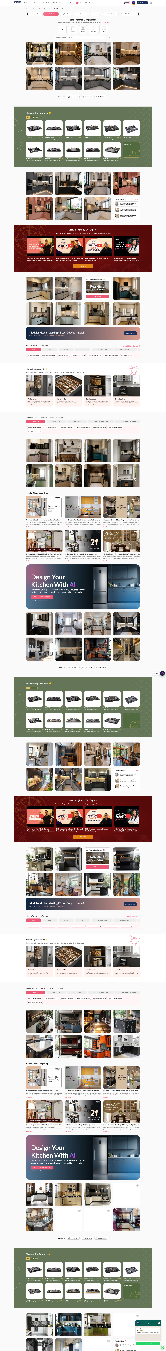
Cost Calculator (102, 96)
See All (136, 199)
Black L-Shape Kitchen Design (35, 427)
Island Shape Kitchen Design (48, 355)
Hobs (130, 144)
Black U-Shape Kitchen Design (116, 427)
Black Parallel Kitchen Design (51, 427)
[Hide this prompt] (153, 673)
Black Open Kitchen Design (67, 427)
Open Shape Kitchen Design (78, 355)
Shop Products (74, 96)
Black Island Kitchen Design (99, 427)
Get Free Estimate (142, 2)
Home (27, 8)
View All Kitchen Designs (130, 346)
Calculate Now (97, 296)
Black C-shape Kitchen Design (35, 431)
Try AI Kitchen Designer (42, 597)
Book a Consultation (130, 333)
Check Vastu (88, 96)
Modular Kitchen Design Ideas (46, 8)
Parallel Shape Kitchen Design (94, 355)
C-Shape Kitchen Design (33, 355)
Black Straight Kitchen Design (83, 427)
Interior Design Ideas (34, 8)
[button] (159, 674)
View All (83, 266)
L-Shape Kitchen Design (63, 355)
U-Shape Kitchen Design (126, 355)
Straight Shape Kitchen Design (111, 355)
